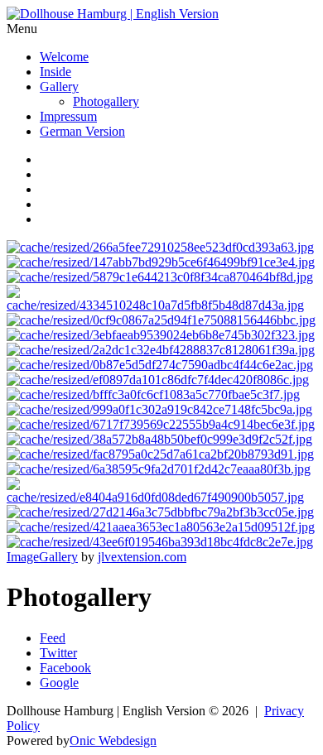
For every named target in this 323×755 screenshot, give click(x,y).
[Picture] (161, 527)
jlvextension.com (142, 557)
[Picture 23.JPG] (159, 409)
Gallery (59, 86)
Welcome (64, 57)
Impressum (68, 116)
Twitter (58, 653)
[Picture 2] (161, 350)
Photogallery (106, 101)
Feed (52, 638)
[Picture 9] (160, 542)
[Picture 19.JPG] (161, 335)
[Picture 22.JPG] (153, 394)
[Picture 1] (160, 277)
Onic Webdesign (113, 740)
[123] (160, 247)
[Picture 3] (159, 469)
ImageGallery (42, 557)
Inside (55, 72)
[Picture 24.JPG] (161, 424)
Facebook (65, 668)
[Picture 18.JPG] (161, 320)
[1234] (161, 262)
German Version (82, 131)
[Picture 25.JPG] (159, 439)
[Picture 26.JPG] (160, 454)
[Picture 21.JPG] (158, 380)
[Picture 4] (161, 497)
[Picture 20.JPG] (160, 365)
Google (59, 683)
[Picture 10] (161, 305)
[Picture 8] (160, 512)
